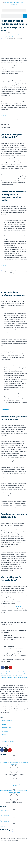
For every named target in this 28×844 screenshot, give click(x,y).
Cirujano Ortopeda (7, 720)
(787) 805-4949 (4, 810)
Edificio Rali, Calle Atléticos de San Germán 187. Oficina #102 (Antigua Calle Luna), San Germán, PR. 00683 (14, 784)
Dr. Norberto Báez (6, 727)
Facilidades (5, 731)
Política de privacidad (8, 741)
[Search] (25, 16)
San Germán (14, 779)
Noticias (5, 35)
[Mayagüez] (14, 756)
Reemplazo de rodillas (14, 35)
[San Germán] (14, 776)
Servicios (4, 724)
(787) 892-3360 (4, 815)
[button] (14, 10)
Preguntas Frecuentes (8, 738)
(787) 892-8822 (4, 821)
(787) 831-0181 (4, 827)
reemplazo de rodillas (9, 37)
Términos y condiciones (8, 745)
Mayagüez (14, 759)
